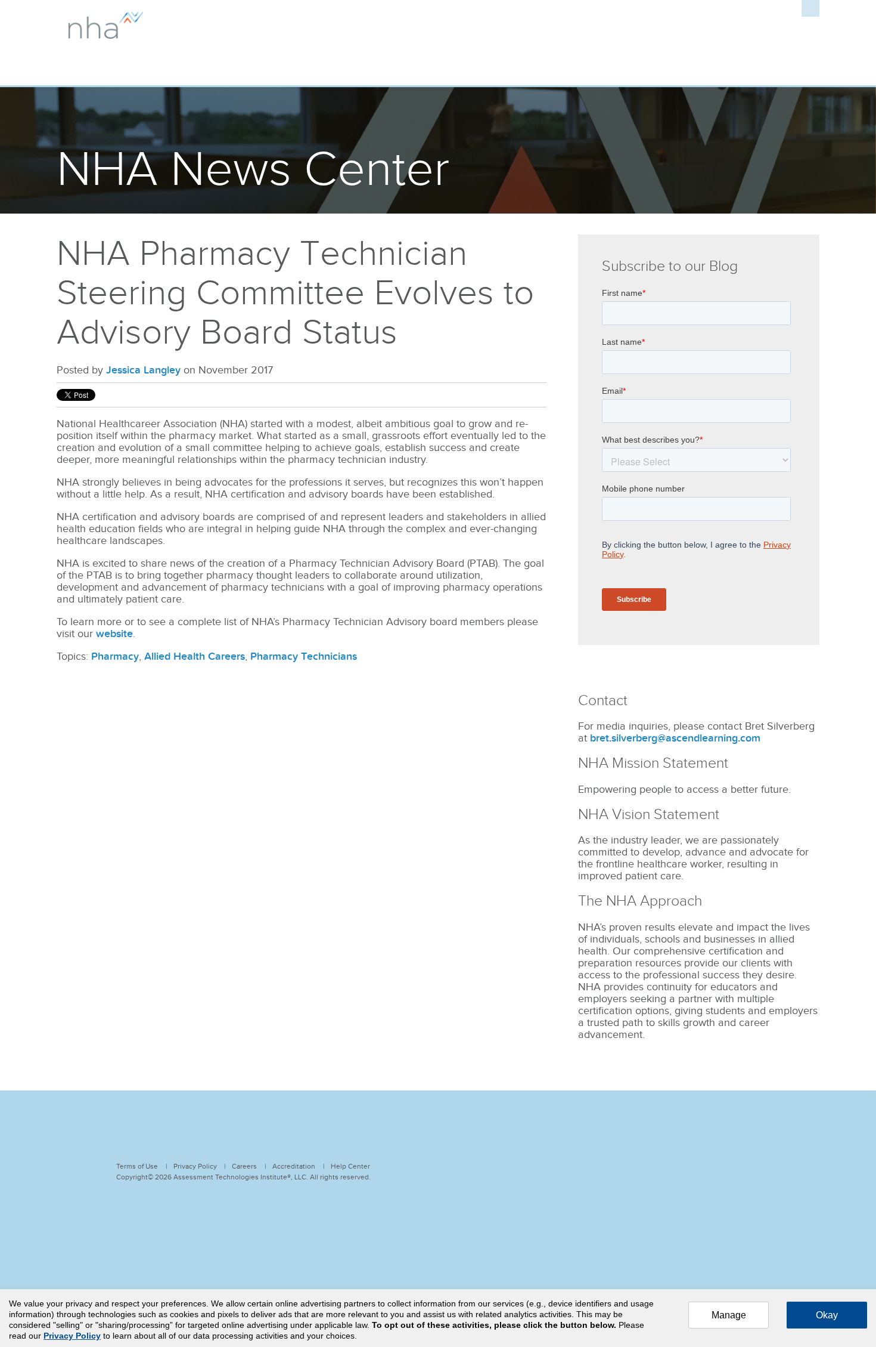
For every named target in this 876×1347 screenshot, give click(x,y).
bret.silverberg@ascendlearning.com (675, 738)
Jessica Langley (143, 370)
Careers (244, 1166)
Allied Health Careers (194, 656)
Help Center (350, 1166)
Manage (729, 1314)
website (114, 634)
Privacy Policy (195, 1166)
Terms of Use (137, 1166)
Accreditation (293, 1166)
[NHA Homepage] (106, 32)
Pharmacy (115, 656)
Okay (827, 1314)
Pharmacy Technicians (303, 656)
